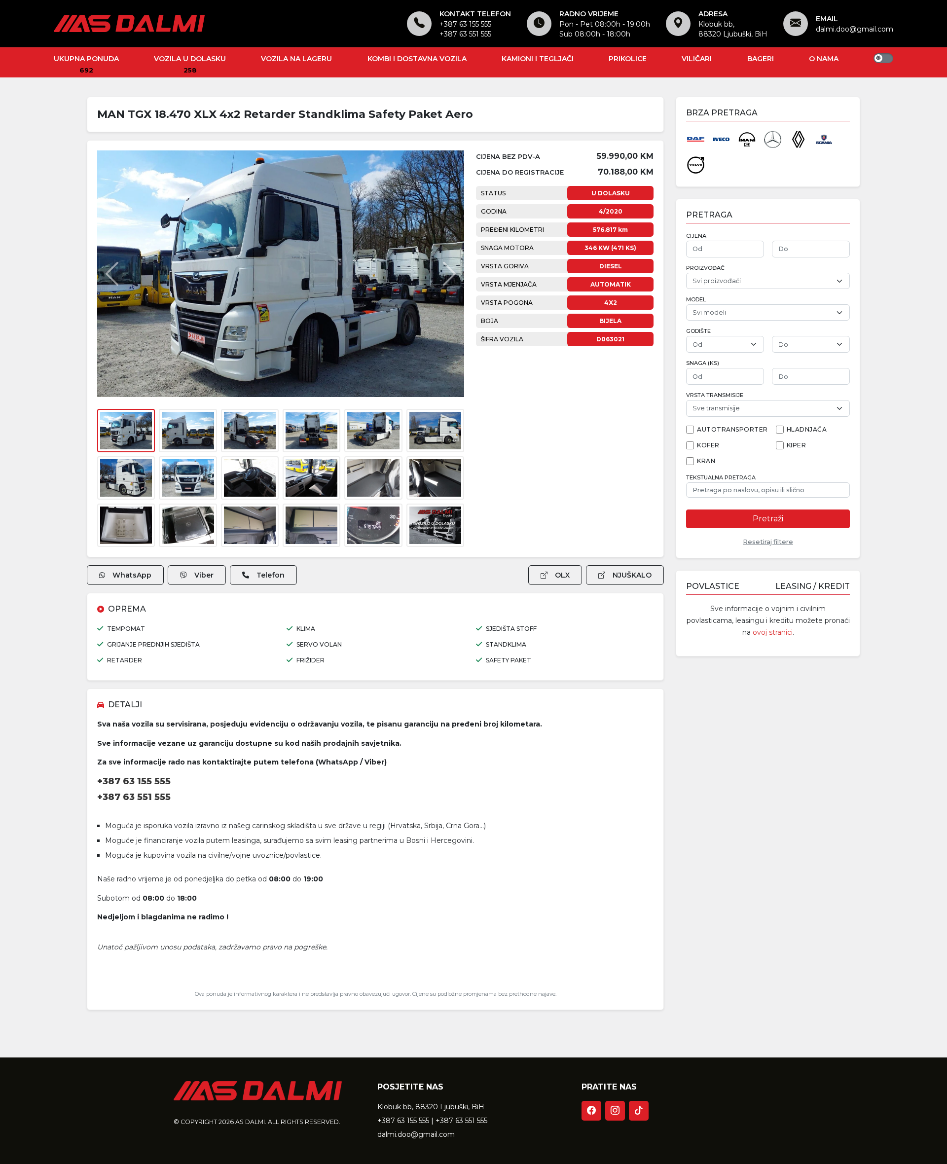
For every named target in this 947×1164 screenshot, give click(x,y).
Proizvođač (705, 268)
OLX (562, 575)
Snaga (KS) (702, 363)
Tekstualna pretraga (721, 477)
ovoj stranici (773, 632)
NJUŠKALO (632, 575)
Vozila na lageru (296, 58)
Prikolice (628, 58)
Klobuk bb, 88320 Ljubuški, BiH (430, 1106)
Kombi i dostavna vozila (417, 58)
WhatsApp (131, 575)
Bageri (760, 58)
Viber (204, 575)
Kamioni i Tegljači (538, 58)
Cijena (696, 236)
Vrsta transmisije (714, 395)
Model (696, 299)
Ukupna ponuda (86, 58)
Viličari (697, 58)
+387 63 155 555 (465, 24)
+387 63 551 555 (465, 34)
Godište (698, 331)
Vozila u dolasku (190, 58)
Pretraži (768, 518)
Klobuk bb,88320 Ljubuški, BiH (732, 29)
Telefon (270, 575)
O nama (823, 58)
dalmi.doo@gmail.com (854, 29)
